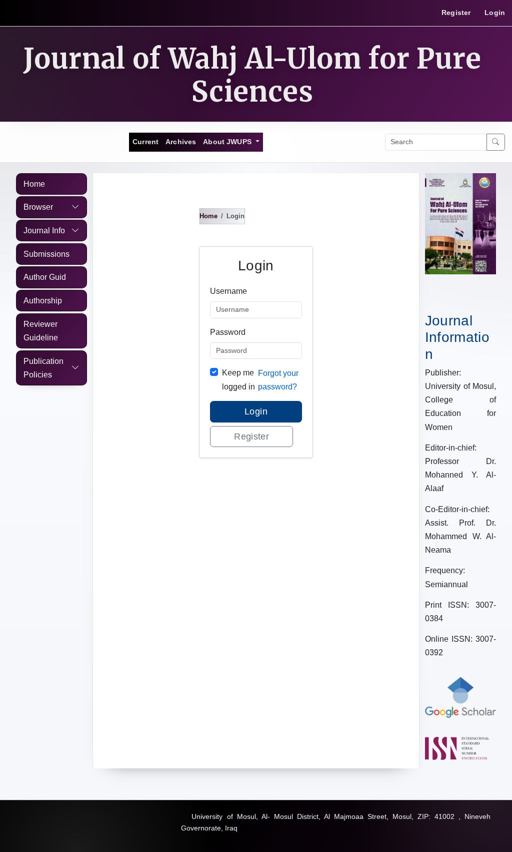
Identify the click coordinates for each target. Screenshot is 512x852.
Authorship (43, 300)
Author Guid (45, 277)
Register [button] (251, 437)
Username (228, 291)
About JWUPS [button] (228, 142)
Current (145, 142)
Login (494, 13)
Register (456, 13)
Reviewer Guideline (41, 331)
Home (34, 184)
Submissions (47, 254)
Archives (181, 142)
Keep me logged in (238, 379)
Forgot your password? (278, 380)
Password (228, 332)
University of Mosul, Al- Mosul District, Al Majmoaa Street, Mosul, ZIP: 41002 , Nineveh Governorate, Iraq (335, 822)
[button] (51, 207)
